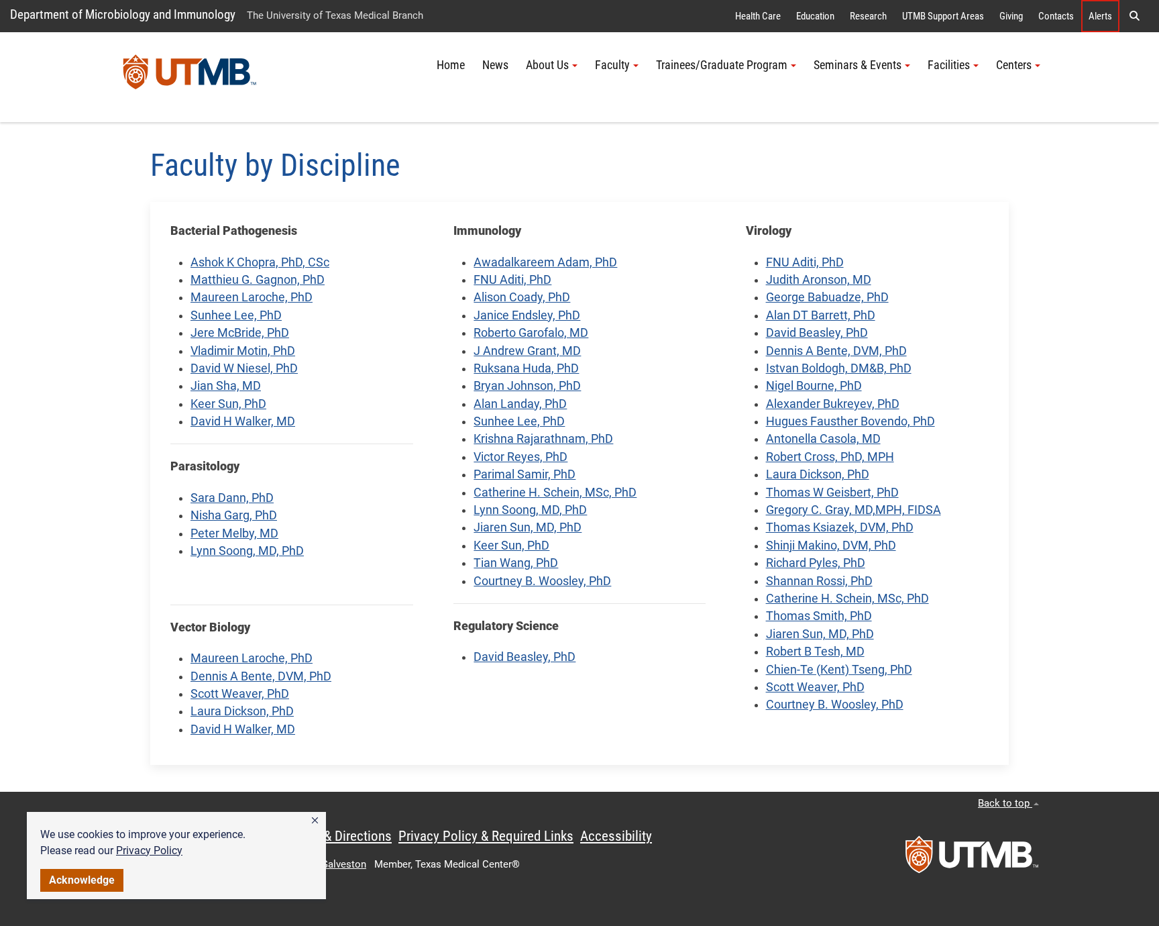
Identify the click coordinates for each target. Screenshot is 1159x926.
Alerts (1100, 16)
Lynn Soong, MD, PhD (247, 551)
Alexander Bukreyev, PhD (832, 404)
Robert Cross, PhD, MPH (830, 457)
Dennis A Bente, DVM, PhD (260, 676)
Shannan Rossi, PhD (819, 581)
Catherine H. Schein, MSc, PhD (555, 492)
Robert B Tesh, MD (815, 651)
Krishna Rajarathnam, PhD (543, 439)
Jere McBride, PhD (239, 333)
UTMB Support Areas (943, 16)
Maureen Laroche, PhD (251, 297)
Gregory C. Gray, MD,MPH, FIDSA (853, 510)
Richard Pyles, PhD (815, 563)
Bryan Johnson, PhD (527, 386)
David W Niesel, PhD (244, 368)
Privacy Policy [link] (149, 850)
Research (868, 16)
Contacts (1056, 16)
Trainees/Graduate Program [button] (721, 65)
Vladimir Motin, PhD (242, 351)
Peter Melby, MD (234, 533)
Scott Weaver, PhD (239, 694)
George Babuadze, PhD (827, 297)
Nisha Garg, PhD (233, 515)
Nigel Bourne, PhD (814, 386)
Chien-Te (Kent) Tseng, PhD (839, 669)
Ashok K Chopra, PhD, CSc (259, 262)
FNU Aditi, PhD (512, 280)
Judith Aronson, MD (818, 280)
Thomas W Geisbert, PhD (832, 492)
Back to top (1005, 803)
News (495, 65)
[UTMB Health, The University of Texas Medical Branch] (972, 858)
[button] (315, 820)
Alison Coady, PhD (522, 297)
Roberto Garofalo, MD (531, 333)
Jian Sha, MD (225, 386)
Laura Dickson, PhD (242, 711)
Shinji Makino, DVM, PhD (831, 545)
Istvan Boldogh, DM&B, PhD (839, 368)
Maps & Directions (341, 836)
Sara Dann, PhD (232, 498)
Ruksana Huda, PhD (526, 368)
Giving (1011, 16)
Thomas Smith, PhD (819, 616)
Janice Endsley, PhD (527, 315)
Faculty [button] (612, 65)
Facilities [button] (949, 65)
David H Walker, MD (242, 421)
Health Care (758, 16)
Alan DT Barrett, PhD (820, 315)
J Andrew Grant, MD (527, 351)
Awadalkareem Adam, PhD (545, 262)
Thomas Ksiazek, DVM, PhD (840, 527)
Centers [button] (1014, 65)
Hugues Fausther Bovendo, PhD (850, 421)
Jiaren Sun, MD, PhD (528, 527)
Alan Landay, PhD (520, 404)
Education (815, 16)
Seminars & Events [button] (857, 65)
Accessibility (616, 836)
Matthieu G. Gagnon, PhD (257, 280)
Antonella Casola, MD (823, 439)
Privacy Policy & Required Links (485, 836)
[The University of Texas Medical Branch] (190, 77)
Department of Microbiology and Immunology (122, 14)
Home (451, 65)
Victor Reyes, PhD (520, 457)
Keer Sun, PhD (228, 404)
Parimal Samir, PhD (524, 474)
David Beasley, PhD (524, 657)
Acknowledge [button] (82, 880)
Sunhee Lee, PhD (236, 315)
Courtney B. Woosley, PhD (542, 581)
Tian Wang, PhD (516, 563)
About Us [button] (547, 65)
